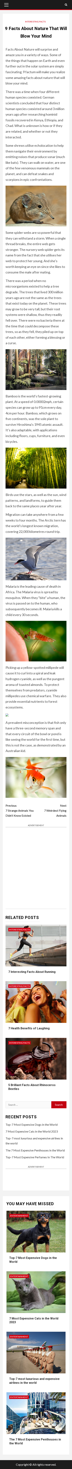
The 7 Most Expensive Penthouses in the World (35, 1150)
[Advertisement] (36, 867)
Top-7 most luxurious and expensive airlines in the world (34, 1381)
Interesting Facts (35, 21)
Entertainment (19, 1215)
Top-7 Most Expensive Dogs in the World (32, 1124)
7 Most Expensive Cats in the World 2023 (32, 1131)
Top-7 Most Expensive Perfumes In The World (35, 1157)
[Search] (66, 4)
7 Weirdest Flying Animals (55, 810)
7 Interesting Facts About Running (32, 972)
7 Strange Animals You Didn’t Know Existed (20, 810)
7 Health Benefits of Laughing (29, 1028)
